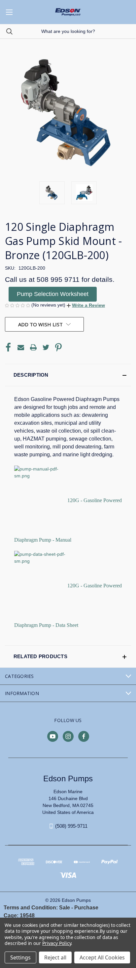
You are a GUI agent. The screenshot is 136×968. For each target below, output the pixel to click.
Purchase (86, 907)
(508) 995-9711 (71, 826)
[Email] (20, 347)
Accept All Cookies (102, 957)
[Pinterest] (58, 347)
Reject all (55, 957)
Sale (64, 907)
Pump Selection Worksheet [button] (52, 294)
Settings (20, 957)
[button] (86, 305)
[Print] (33, 347)
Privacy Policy (56, 943)
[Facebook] (8, 347)
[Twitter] (46, 347)
